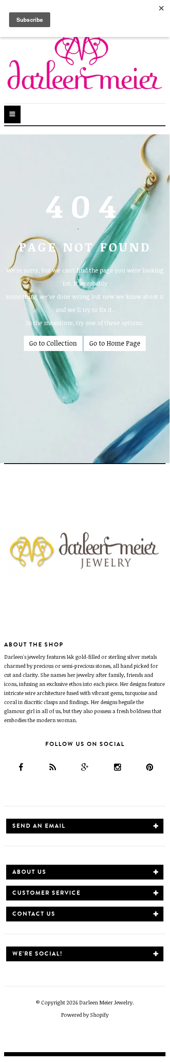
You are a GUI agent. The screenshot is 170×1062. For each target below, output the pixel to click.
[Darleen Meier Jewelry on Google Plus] (85, 767)
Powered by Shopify (85, 1014)
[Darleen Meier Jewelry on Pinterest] (149, 767)
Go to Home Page (114, 343)
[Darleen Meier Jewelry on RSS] (52, 767)
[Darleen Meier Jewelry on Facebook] (20, 767)
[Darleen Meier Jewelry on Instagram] (117, 767)
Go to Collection (53, 343)
